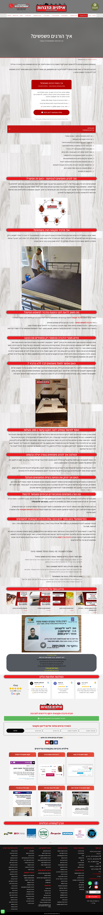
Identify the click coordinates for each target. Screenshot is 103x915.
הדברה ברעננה (14, 899)
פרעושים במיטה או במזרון (20, 608)
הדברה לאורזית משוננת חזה (45, 855)
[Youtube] (47, 742)
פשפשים (90, 59)
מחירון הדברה (81, 853)
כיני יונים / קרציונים (63, 888)
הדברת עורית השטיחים (62, 902)
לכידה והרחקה (74, 15)
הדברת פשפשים (63, 869)
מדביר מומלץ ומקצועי (79, 873)
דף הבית (95, 59)
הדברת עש (48, 867)
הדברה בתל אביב (13, 853)
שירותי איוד (81, 882)
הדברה (94, 15)
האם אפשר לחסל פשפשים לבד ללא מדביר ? (79, 149)
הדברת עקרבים (64, 892)
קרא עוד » (95, 612)
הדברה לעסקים (37, 15)
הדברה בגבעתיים (13, 874)
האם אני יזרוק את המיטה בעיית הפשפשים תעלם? (77, 158)
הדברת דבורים (64, 874)
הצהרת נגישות (81, 867)
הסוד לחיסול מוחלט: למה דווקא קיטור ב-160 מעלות (76, 152)
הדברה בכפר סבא (13, 895)
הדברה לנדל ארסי (63, 890)
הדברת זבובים (64, 881)
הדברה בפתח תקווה (13, 869)
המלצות (9, 15)
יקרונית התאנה (47, 875)
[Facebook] (56, 742)
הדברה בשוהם (14, 904)
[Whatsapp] (90, 883)
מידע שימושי (15, 15)
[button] (9, 129)
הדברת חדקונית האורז (46, 862)
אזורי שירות (28, 15)
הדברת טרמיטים (63, 862)
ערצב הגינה (64, 899)
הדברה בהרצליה (13, 864)
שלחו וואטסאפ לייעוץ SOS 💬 (51, 112)
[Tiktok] (51, 742)
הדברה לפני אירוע (30, 901)
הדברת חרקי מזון (47, 850)
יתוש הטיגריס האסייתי (62, 885)
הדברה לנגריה (31, 903)
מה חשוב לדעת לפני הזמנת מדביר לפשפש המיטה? (77, 142)
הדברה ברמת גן (13, 871)
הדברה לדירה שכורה (29, 867)
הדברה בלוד (14, 890)
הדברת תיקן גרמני (63, 853)
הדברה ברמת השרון (13, 867)
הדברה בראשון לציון (13, 881)
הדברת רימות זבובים (62, 876)
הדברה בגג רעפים (30, 853)
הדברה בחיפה (14, 855)
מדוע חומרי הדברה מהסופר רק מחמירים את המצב (77, 146)
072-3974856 (97, 874)
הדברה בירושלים (13, 860)
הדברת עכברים (47, 895)
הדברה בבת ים (14, 878)
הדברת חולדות (47, 890)
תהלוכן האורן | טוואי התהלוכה (44, 873)
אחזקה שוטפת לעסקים (29, 877)
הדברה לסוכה (31, 869)
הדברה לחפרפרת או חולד (45, 902)
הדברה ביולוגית (80, 877)
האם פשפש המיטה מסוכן (66, 608)
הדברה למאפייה (30, 898)
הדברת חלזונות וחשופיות (62, 904)
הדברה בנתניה (14, 906)
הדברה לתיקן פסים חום (62, 855)
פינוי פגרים (82, 889)
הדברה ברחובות (13, 897)
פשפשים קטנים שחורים (44, 608)
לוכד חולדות (48, 888)
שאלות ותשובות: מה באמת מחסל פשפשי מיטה (78, 168)
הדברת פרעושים (63, 867)
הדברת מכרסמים (47, 897)
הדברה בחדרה (14, 909)
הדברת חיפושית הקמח (46, 864)
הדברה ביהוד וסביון (13, 902)
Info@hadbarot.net (95, 879)
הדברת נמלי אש (63, 860)
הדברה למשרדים (30, 894)
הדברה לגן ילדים (30, 889)
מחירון (21, 15)
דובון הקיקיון (48, 880)
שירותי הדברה (56, 15)
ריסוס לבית (46, 15)
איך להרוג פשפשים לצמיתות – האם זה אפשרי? (78, 136)
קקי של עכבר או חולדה (46, 900)
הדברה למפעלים (30, 891)
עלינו (90, 15)
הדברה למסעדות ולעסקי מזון (27, 887)
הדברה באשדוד (14, 888)
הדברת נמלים (64, 857)
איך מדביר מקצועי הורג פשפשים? (82, 139)
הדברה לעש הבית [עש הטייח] (44, 860)
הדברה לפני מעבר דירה (29, 860)
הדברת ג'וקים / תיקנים (62, 850)
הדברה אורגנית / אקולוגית (78, 880)
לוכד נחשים (81, 887)
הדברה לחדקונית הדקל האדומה (44, 877)
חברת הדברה (81, 850)
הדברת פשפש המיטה (62, 864)
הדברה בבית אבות (30, 896)
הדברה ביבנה (14, 885)
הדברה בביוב (31, 855)
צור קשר (82, 860)
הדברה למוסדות (30, 884)
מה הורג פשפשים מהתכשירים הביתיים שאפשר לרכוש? (76, 162)
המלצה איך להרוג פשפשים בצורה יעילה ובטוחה (78, 155)
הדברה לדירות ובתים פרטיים (28, 857)
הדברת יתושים (64, 883)
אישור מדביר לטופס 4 (29, 880)
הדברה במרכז (14, 850)
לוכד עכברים (48, 893)
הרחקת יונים (65, 15)
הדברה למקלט (31, 864)
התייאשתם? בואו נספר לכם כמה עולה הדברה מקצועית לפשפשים (72, 165)
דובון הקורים (48, 882)
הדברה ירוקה (81, 875)
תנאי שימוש (81, 864)
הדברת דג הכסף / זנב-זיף (61, 878)
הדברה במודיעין (13, 857)
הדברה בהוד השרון (13, 892)
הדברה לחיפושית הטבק (46, 857)
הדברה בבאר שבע (13, 862)
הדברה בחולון (14, 876)
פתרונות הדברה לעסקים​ (29, 875)
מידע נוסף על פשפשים (85, 171)
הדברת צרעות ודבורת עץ (61, 871)
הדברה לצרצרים (63, 897)
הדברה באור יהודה (13, 883)
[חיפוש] (87, 892)
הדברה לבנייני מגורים (29, 862)
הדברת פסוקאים (63, 895)
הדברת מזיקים (83, 15)
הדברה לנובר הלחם (46, 853)
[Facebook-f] (96, 883)
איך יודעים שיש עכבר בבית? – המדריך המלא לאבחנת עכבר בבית (44, 905)
